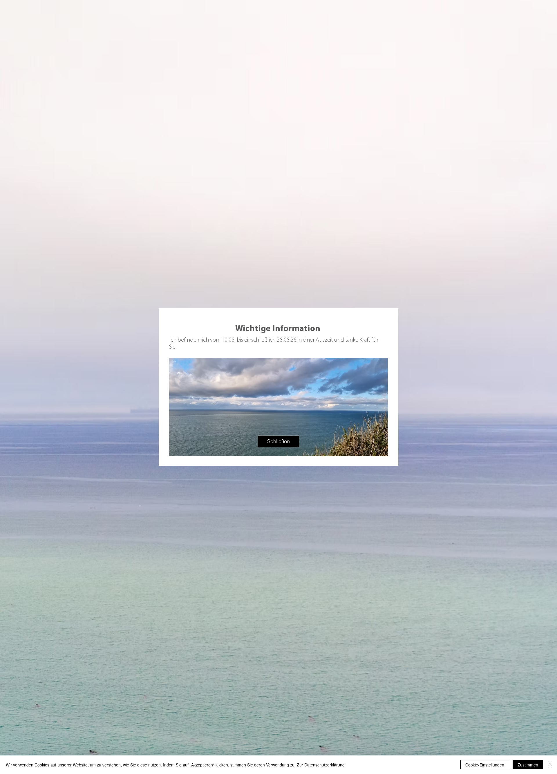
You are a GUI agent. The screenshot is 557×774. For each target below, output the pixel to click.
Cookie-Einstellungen (484, 765)
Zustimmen (528, 765)
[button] (278, 441)
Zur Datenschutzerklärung (321, 765)
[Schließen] (550, 764)
